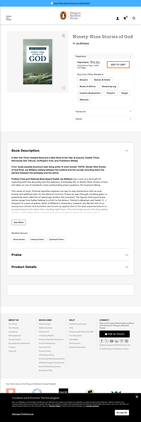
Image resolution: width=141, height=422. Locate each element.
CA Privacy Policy (46, 355)
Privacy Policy (45, 351)
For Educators (75, 335)
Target (124, 93)
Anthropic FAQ (45, 370)
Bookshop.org (109, 86)
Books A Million (88, 86)
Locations (13, 331)
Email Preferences (47, 343)
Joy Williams (82, 43)
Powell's (111, 93)
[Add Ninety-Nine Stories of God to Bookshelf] (63, 35)
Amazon (84, 79)
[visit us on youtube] (111, 341)
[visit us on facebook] (101, 341)
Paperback (103, 56)
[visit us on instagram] (126, 341)
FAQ (71, 328)
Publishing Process (78, 324)
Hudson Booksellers (90, 93)
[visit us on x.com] (106, 341)
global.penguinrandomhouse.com (115, 345)
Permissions (74, 343)
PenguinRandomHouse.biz (51, 339)
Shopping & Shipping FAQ (81, 331)
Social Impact (15, 339)
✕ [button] (137, 397)
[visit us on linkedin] (116, 341)
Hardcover (103, 111)
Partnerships (45, 324)
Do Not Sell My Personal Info (52, 358)
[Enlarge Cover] (63, 87)
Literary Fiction (37, 239)
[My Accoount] (117, 18)
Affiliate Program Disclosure (51, 362)
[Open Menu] (8, 18)
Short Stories (19, 239)
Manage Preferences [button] (23, 414)
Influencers (44, 331)
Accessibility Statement (19, 343)
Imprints (12, 351)
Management (15, 335)
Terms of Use (45, 347)
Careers (12, 347)
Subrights (73, 339)
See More (19, 222)
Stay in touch (115, 334)
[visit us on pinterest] (122, 341)
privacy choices (92, 406)
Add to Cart (118, 64)
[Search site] (134, 18)
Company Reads (46, 335)
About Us (14, 320)
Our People (14, 328)
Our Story (13, 324)
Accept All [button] (122, 412)
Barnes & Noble (102, 79)
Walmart (84, 99)
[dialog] (70, 407)
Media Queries (45, 328)
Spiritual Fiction (56, 239)
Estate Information (77, 347)
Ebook (103, 118)
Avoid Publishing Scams (50, 366)
